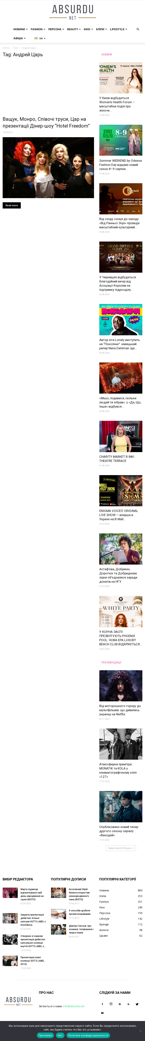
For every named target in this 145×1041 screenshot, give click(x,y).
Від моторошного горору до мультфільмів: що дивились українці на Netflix (120, 710)
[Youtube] (102, 1013)
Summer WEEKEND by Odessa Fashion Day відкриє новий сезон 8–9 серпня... (120, 165)
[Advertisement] (48, 87)
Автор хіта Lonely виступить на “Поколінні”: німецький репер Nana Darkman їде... (119, 344)
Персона (54, 29)
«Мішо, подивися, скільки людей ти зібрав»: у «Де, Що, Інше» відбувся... (120, 402)
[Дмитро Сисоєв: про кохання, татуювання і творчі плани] (58, 929)
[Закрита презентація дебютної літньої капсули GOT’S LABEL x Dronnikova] (10, 918)
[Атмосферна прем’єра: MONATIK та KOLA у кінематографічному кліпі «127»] (120, 744)
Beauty (72, 29)
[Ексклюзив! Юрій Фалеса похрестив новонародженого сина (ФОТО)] (58, 893)
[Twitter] (137, 1004)
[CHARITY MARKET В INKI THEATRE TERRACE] (120, 436)
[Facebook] (102, 1004)
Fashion (36, 29)
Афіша (18, 38)
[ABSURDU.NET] (72, 13)
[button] (137, 29)
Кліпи (100, 29)
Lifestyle (117, 29)
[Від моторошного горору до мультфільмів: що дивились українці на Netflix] (120, 685)
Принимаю (45, 1035)
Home (6, 47)
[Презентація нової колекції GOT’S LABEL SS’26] (10, 961)
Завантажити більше (119, 848)
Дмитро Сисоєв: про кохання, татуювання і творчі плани (81, 929)
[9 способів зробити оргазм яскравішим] (58, 914)
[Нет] (140, 1031)
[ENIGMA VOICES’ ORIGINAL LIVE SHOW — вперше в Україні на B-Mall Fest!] (120, 490)
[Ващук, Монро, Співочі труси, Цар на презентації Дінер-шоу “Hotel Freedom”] (48, 167)
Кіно (87, 29)
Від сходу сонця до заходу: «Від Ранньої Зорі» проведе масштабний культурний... (119, 223)
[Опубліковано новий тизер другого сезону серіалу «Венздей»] (120, 806)
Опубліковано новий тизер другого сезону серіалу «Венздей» (118, 831)
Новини (19, 29)
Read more (11, 205)
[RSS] (128, 1004)
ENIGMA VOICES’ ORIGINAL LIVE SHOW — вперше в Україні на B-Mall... (118, 515)
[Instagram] (111, 1004)
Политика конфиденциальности (88, 1035)
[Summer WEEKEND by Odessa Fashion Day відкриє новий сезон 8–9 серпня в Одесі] (120, 140)
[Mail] (120, 1004)
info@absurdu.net (74, 1006)
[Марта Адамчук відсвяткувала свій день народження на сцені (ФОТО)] (10, 893)
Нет (60, 1035)
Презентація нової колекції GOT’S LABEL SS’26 (32, 961)
